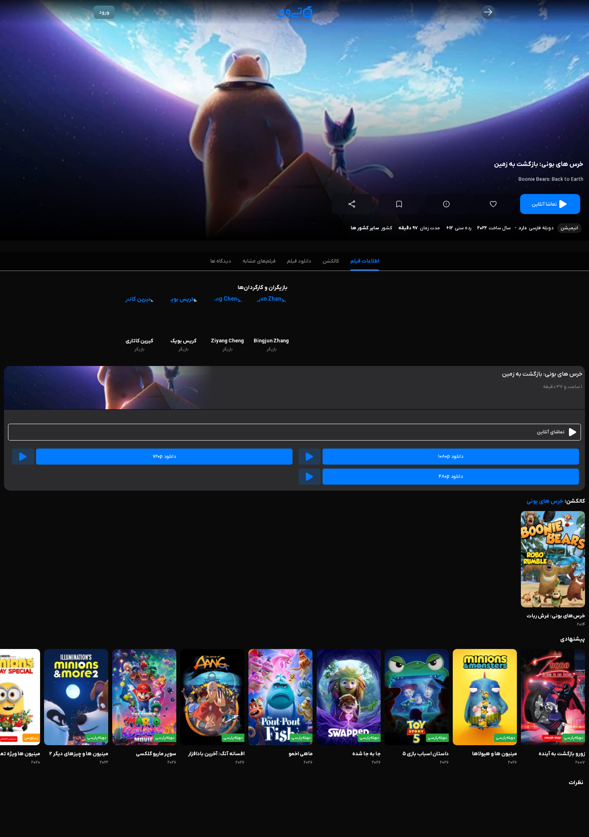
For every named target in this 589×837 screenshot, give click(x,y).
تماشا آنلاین (544, 204)
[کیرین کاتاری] (139, 299)
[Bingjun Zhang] (271, 299)
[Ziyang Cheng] (227, 299)
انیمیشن (569, 228)
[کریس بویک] (183, 299)
